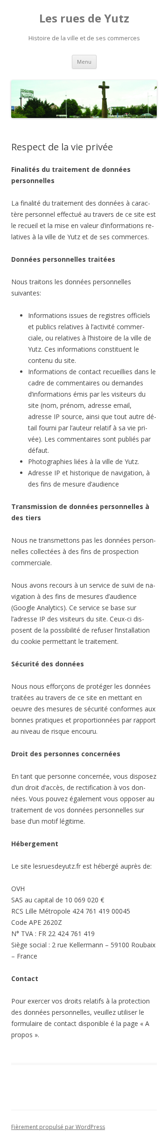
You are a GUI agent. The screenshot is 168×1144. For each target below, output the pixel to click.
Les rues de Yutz (84, 18)
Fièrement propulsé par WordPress (58, 1127)
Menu (84, 61)
